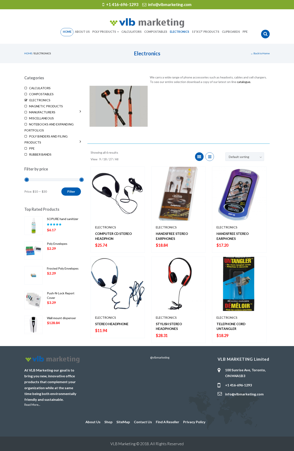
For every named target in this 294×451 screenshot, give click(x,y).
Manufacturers (42, 112)
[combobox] (244, 156)
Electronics (105, 227)
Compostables (41, 94)
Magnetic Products (46, 106)
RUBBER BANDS (40, 154)
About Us (93, 422)
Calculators (40, 88)
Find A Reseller (167, 422)
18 (105, 159)
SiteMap (123, 422)
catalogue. (244, 82)
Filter (71, 191)
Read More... (32, 404)
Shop (108, 422)
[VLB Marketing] (147, 22)
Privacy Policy (194, 422)
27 (111, 159)
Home (28, 53)
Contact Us (143, 422)
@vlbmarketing (159, 357)
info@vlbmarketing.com (170, 4)
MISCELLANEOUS (41, 118)
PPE (32, 148)
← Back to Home (260, 53)
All (116, 159)
